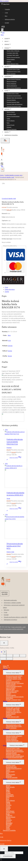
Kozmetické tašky (11, 114)
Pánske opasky (11, 120)
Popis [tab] (6, 287)
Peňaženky (6, 729)
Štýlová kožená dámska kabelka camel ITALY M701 (15, 546)
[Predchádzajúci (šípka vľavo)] (3, 658)
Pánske (5, 701)
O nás (6, 12)
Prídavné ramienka (12, 129)
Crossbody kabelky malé (9, 198)
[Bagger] (13, 284)
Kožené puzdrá (10, 125)
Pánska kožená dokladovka (14, 88)
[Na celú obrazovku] (10, 655)
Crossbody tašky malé (12, 53)
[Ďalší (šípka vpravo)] (10, 658)
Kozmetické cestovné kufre (14, 95)
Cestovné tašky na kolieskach (14, 104)
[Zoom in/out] (3, 655)
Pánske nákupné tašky (13, 63)
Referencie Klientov (5, 840)
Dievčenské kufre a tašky (13, 69)
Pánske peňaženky (11, 83)
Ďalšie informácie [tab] (10, 289)
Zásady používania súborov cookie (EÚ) (15, 617)
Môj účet (6, 610)
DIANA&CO (10, 796)
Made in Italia (10, 552)
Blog (6, 16)
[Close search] (4, 848)
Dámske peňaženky (12, 81)
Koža (9, 340)
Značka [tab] (7, 291)
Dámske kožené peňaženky (14, 79)
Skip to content (4, 1)
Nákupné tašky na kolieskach (14, 97)
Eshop (6, 38)
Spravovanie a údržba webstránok (13, 629)
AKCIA (6, 41)
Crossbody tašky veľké (13, 55)
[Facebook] (2, 27)
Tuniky (8, 118)
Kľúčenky (9, 127)
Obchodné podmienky (10, 600)
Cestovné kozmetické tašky (14, 106)
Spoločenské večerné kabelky (15, 696)
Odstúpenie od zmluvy (10, 619)
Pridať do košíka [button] (14, 457)
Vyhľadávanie (8, 856)
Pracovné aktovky (11, 692)
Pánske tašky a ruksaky (13, 50)
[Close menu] (0, 662)
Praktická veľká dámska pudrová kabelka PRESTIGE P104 (15, 441)
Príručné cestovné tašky (13, 102)
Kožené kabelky (11, 59)
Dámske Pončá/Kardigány (13, 116)
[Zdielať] (16, 655)
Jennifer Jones (10, 812)
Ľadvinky (9, 61)
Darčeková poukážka (11, 135)
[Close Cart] (4, 643)
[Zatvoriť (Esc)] (23, 655)
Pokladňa (7, 9)
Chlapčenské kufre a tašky (14, 71)
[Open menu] (2, 169)
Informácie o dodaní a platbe (12, 602)
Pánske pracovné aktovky (13, 57)
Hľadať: (2, 852)
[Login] (14, 160)
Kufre (4, 745)
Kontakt (7, 22)
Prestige (9, 447)
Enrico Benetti (10, 800)
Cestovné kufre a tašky (13, 93)
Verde (8, 498)
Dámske (10, 345)
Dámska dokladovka (12, 85)
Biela (9, 335)
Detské (5, 718)
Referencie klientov (10, 19)
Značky (5, 779)
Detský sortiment (11, 73)
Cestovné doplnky (11, 100)
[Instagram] (4, 27)
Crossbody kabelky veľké (13, 679)
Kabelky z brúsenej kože (13, 699)
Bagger (10, 356)
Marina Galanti (10, 817)
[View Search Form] (2, 29)
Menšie (10, 351)
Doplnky (5, 759)
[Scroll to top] (1, 652)
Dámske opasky (11, 112)
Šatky (8, 122)
